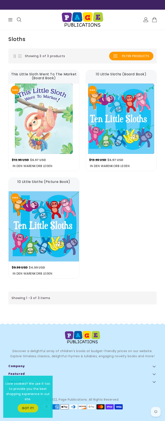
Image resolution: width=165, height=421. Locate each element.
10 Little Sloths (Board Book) (121, 74)
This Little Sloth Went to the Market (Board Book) (44, 76)
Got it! (28, 408)
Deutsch (80, 5)
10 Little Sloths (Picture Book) (43, 182)
